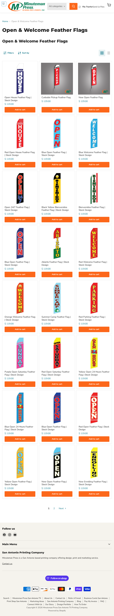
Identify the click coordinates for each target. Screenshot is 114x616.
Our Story (49, 604)
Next (61, 508)
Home (5, 21)
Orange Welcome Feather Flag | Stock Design (20, 318)
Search (6, 598)
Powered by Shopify (57, 610)
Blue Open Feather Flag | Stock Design (54, 154)
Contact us (7, 563)
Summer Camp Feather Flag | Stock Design (56, 318)
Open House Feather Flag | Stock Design (18, 99)
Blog (79, 601)
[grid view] (102, 53)
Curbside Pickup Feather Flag (56, 97)
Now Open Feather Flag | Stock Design (54, 483)
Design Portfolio (64, 604)
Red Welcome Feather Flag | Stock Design (93, 263)
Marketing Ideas (37, 601)
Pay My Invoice (90, 601)
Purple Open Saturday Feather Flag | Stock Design (20, 373)
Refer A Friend (74, 598)
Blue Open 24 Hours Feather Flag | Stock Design (19, 428)
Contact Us (60, 598)
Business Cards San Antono (96, 598)
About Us (48, 598)
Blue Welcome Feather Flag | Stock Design (93, 154)
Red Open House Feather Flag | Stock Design (20, 154)
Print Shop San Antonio (17, 601)
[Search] (73, 6)
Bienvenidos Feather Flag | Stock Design (92, 209)
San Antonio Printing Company (60, 601)
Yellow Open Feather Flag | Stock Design (18, 483)
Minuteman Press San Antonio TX (26, 598)
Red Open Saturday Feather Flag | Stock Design (55, 373)
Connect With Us (34, 604)
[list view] (108, 53)
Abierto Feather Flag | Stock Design (55, 263)
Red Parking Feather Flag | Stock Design (92, 318)
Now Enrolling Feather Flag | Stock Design (93, 483)
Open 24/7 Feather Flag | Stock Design (17, 209)
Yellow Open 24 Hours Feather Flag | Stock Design (94, 373)
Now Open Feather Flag (91, 97)
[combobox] (67, 6)
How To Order (80, 604)
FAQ (102, 601)
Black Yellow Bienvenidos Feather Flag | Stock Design (55, 209)
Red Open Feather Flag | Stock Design (94, 428)
